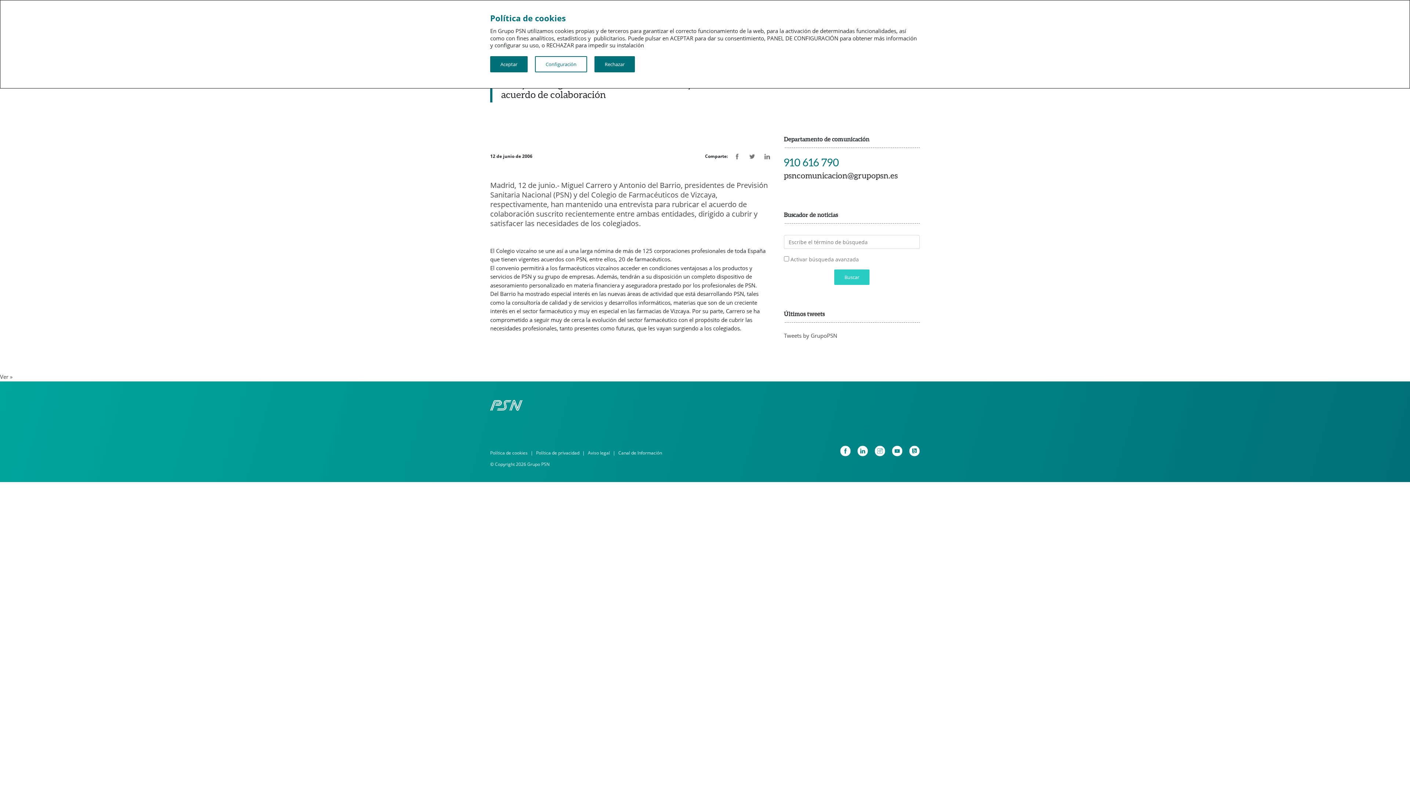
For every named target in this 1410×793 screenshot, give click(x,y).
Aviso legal (599, 453)
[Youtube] (897, 451)
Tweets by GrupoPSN (810, 335)
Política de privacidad (557, 453)
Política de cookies (509, 453)
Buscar (852, 277)
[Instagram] (880, 451)
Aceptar (508, 64)
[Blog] (914, 451)
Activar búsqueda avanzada (825, 259)
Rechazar (615, 64)
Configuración (561, 64)
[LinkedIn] (862, 451)
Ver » (6, 376)
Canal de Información (640, 453)
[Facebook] (845, 451)
